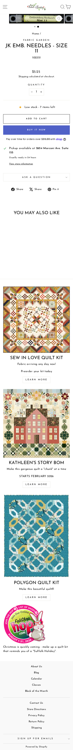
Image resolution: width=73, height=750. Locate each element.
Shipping (23, 77)
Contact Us (36, 703)
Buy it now (36, 130)
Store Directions (36, 709)
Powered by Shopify (36, 747)
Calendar (36, 679)
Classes (36, 685)
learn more (36, 484)
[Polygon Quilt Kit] (36, 536)
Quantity (36, 85)
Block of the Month (36, 691)
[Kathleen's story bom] (36, 423)
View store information (21, 164)
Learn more (36, 380)
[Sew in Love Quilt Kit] (36, 320)
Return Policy (36, 721)
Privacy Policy (36, 715)
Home (35, 34)
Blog (36, 672)
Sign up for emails (36, 739)
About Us (36, 666)
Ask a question (36, 177)
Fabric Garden (36, 40)
